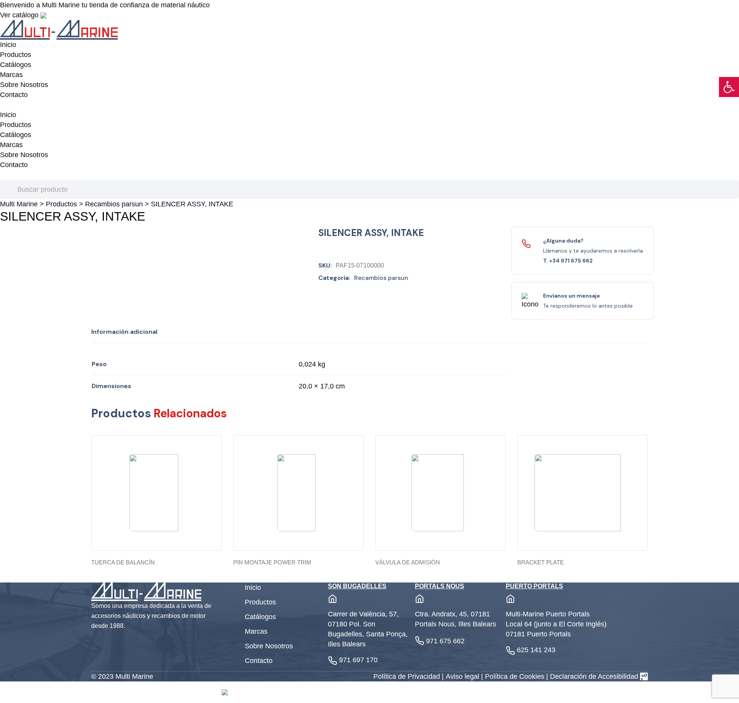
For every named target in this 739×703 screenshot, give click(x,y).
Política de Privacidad (407, 676)
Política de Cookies (515, 676)
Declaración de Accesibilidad (594, 676)
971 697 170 (358, 660)
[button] (729, 87)
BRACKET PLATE (540, 562)
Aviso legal (463, 676)
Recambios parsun (114, 204)
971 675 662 (445, 641)
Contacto (14, 95)
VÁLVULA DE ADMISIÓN (407, 562)
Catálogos (15, 65)
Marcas (11, 75)
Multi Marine (19, 204)
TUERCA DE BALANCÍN (123, 562)
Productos (15, 55)
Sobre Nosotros (24, 85)
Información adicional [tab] (124, 332)
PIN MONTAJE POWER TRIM (272, 562)
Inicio (8, 45)
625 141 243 (536, 650)
